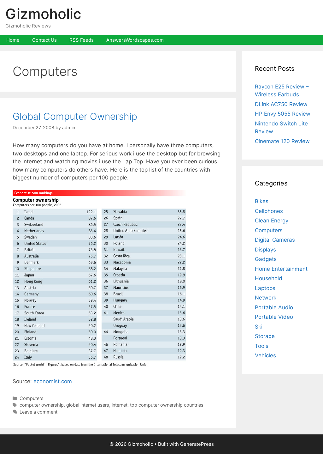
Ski (258, 327)
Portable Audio (274, 307)
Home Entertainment (281, 269)
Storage (265, 336)
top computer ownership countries (166, 405)
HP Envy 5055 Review (282, 114)
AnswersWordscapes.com (135, 40)
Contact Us (44, 40)
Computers (32, 398)
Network (265, 297)
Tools (261, 346)
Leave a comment (38, 412)
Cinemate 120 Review (282, 141)
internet (119, 405)
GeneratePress (197, 444)
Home (13, 40)
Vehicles (265, 355)
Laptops (265, 288)
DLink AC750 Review (281, 104)
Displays (265, 249)
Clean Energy (271, 220)
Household (268, 278)
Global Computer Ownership (75, 116)
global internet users (87, 405)
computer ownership (42, 405)
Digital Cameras (275, 240)
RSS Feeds (81, 40)
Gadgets (266, 259)
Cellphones (269, 211)
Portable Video (274, 317)
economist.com (52, 381)
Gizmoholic (43, 13)
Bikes (261, 201)
